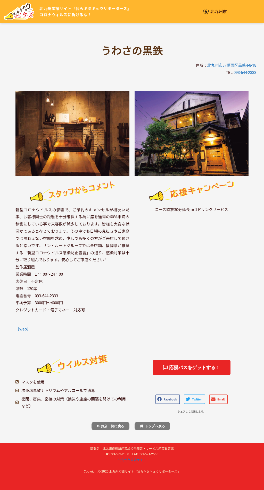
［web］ (23, 328)
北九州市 (218, 11)
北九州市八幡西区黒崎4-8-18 (231, 65)
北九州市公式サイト (132, 460)
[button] (167, 399)
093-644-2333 (245, 72)
